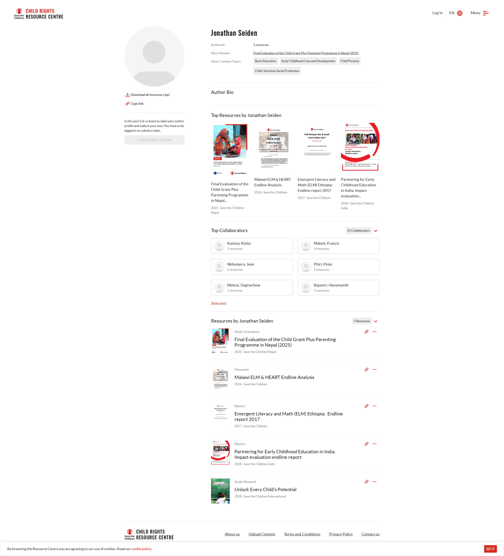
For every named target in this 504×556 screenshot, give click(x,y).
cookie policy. (141, 549)
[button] (262, 534)
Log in (438, 13)
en (451, 13)
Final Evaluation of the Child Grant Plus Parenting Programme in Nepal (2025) (306, 53)
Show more (218, 303)
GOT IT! (490, 549)
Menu (475, 13)
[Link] (242, 131)
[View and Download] (374, 331)
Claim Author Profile (154, 140)
